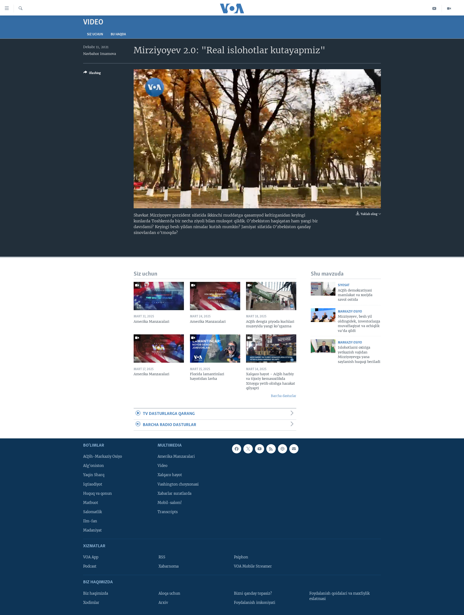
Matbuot (90, 503)
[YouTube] (434, 8)
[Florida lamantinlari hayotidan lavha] (215, 348)
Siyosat (343, 285)
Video (162, 466)
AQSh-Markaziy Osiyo (102, 456)
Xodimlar (91, 602)
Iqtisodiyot (92, 484)
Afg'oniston (93, 466)
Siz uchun (95, 34)
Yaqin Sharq (93, 475)
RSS (162, 557)
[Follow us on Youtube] (259, 448)
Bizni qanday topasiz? (253, 593)
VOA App (90, 557)
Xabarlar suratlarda (174, 493)
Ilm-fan (90, 521)
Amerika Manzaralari (176, 456)
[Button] (92, 73)
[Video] (449, 8)
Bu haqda (118, 34)
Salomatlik (92, 512)
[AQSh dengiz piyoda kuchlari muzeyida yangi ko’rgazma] (271, 296)
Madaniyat (92, 530)
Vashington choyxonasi (178, 484)
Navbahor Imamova (99, 54)
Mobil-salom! (170, 503)
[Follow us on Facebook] (236, 448)
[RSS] (271, 448)
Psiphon (241, 557)
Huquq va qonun (97, 493)
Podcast (89, 566)
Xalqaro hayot (170, 475)
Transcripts (168, 512)
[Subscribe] (293, 448)
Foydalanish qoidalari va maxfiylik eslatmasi (339, 596)
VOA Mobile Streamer (253, 566)
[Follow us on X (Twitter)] (248, 448)
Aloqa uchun (169, 593)
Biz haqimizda (95, 593)
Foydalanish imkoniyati (254, 602)
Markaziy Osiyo (350, 311)
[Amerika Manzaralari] (159, 296)
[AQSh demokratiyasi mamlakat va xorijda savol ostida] (323, 289)
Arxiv (163, 602)
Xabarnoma (169, 566)
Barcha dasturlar (283, 396)
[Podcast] (282, 448)
